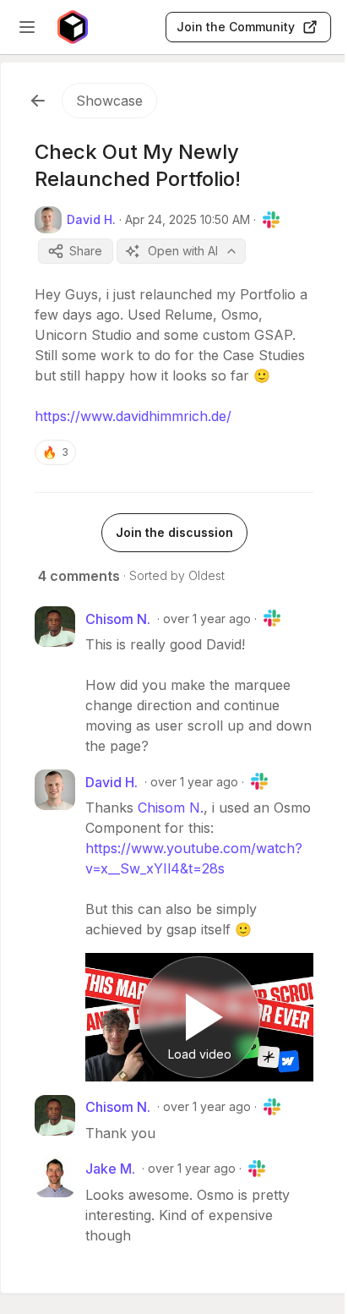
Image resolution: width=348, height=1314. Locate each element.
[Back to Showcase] (38, 101)
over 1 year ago (207, 618)
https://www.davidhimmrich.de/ (133, 416)
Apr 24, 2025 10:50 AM (187, 219)
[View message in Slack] (271, 220)
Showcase (109, 100)
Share (85, 251)
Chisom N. (171, 807)
